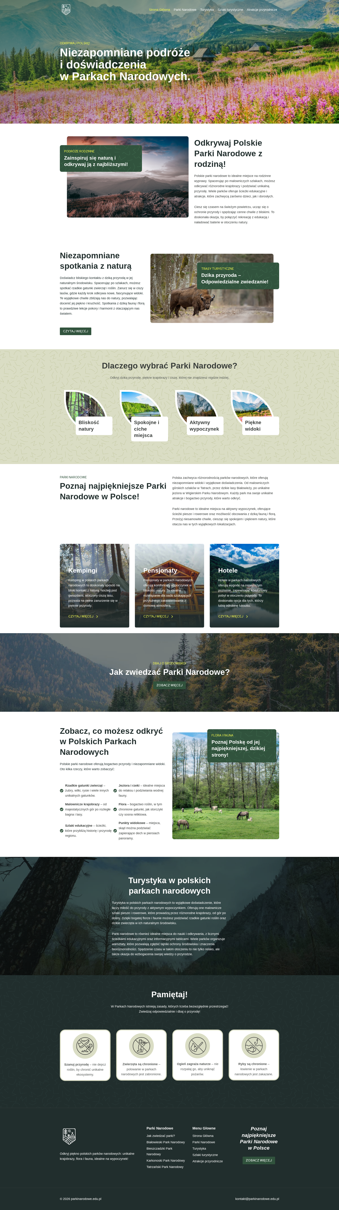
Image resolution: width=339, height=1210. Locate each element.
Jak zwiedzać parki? (161, 1136)
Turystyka (207, 9)
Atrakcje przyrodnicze (262, 9)
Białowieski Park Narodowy (166, 1142)
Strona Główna (159, 9)
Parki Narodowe (185, 9)
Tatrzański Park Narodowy (165, 1167)
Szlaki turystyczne (230, 9)
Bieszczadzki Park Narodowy (159, 1151)
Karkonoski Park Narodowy (166, 1160)
